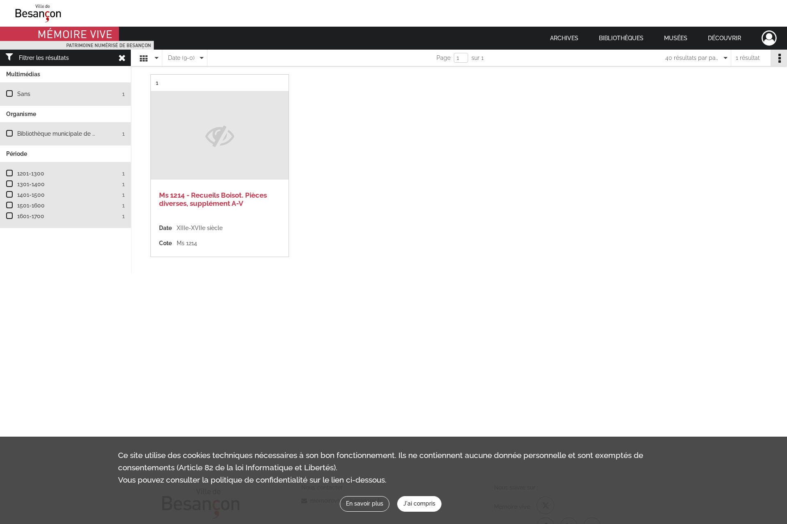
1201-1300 (30, 173)
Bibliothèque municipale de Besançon (67, 133)
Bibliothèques (621, 38)
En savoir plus (364, 503)
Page (443, 58)
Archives (564, 38)
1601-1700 (30, 216)
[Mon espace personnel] (769, 38)
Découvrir (724, 38)
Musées (675, 38)
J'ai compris (419, 503)
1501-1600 (31, 205)
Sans (23, 94)
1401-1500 (31, 194)
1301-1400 (31, 184)
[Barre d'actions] (779, 58)
